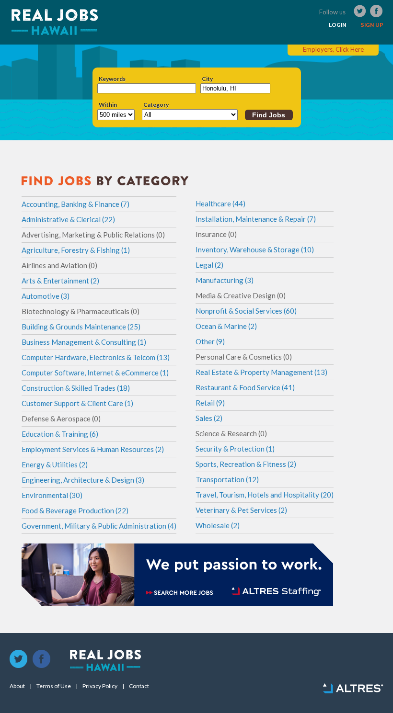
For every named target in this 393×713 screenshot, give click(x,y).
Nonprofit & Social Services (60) (246, 310)
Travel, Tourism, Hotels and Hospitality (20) (265, 494)
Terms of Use (53, 686)
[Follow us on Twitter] (19, 659)
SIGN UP (371, 25)
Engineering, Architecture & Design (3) (83, 479)
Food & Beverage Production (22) (75, 510)
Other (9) (210, 341)
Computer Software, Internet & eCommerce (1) (95, 372)
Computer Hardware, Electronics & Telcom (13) (96, 357)
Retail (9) (210, 402)
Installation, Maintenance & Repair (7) (256, 219)
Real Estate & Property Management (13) (261, 372)
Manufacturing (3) (225, 280)
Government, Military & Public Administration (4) (99, 525)
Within (108, 105)
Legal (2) (209, 264)
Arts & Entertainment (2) (60, 280)
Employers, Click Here (333, 49)
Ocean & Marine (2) (226, 326)
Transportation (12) (227, 479)
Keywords (112, 79)
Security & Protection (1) (235, 448)
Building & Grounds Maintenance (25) (81, 326)
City (207, 79)
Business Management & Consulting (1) (84, 342)
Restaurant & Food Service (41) (245, 387)
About (17, 686)
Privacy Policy (99, 686)
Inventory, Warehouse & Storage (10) (255, 249)
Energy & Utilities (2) (55, 464)
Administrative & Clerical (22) (68, 219)
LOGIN (337, 25)
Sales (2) (209, 418)
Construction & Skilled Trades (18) (76, 388)
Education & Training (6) (60, 434)
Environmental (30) (52, 495)
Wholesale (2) (218, 525)
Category (156, 105)
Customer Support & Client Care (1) (77, 403)
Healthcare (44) (220, 203)
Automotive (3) (45, 296)
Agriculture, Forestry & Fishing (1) (76, 250)
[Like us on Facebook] (42, 659)
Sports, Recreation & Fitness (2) (246, 464)
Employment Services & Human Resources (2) (93, 449)
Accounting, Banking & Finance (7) (75, 204)
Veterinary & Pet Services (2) (241, 510)
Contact (139, 686)
